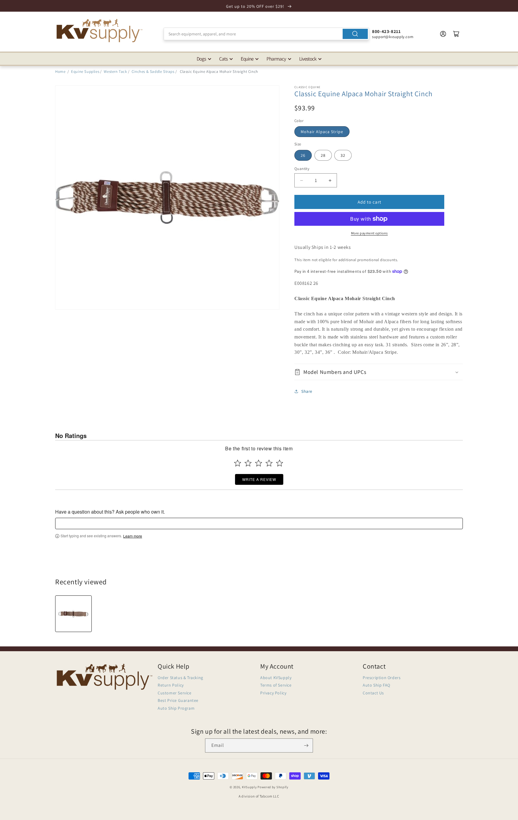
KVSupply (249, 787)
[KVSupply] (100, 30)
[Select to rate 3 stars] (258, 463)
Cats (223, 58)
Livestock (307, 58)
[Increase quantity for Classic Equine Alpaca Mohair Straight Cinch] (330, 180)
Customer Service (175, 693)
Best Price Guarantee (178, 700)
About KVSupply (275, 677)
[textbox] (259, 523)
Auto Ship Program (176, 708)
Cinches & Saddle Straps (153, 71)
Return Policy (171, 685)
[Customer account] (443, 33)
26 (303, 155)
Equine (247, 58)
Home (60, 71)
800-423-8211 (386, 31)
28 (323, 155)
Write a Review (259, 479)
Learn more (132, 536)
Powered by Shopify (273, 787)
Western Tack (115, 71)
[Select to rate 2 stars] (248, 463)
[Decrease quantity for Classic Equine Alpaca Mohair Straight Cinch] (301, 180)
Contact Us (373, 693)
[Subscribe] (306, 745)
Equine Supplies (85, 71)
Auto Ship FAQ (376, 685)
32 (343, 155)
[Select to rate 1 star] (237, 463)
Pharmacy (276, 58)
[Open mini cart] (456, 33)
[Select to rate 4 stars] (269, 463)
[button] (378, 372)
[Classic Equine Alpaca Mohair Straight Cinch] (73, 614)
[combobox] (266, 34)
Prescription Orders (381, 677)
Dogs (201, 58)
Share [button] (306, 391)
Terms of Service (276, 685)
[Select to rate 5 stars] (279, 463)
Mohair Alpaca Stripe (322, 131)
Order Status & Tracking (180, 677)
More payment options (369, 233)
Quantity (301, 168)
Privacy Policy (273, 693)
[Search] (355, 34)
